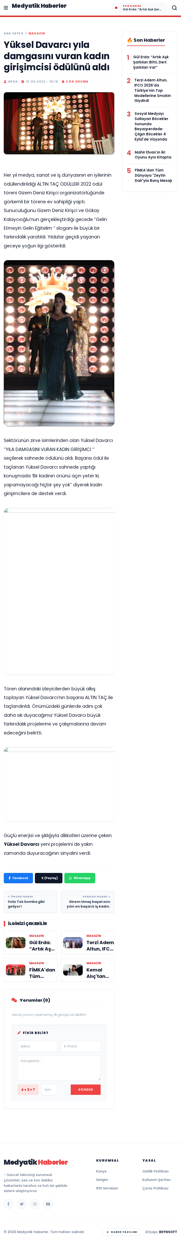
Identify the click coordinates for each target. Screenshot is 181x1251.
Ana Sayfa (13, 33)
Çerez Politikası (155, 1188)
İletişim (102, 1179)
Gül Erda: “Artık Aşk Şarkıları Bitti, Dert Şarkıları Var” (151, 62)
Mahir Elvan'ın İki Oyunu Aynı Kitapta (153, 155)
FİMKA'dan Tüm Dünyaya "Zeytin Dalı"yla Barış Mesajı (153, 175)
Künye (101, 1171)
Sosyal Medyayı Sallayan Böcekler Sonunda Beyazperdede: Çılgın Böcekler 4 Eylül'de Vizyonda (151, 126)
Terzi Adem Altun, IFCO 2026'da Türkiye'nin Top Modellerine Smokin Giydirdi (152, 90)
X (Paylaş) (49, 878)
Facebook (20, 878)
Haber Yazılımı (124, 1232)
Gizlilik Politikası (155, 1171)
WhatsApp (82, 878)
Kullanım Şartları (156, 1179)
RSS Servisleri (107, 1188)
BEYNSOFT (168, 1232)
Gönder (85, 1090)
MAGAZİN (37, 33)
